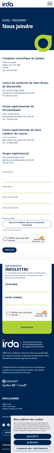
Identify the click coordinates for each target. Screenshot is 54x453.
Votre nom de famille (10, 197)
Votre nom (11, 284)
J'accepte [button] (32, 436)
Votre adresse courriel (10, 208)
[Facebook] (3, 425)
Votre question (7, 172)
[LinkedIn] (8, 425)
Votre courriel (13, 297)
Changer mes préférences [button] (32, 448)
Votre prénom (7, 186)
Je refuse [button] (32, 442)
